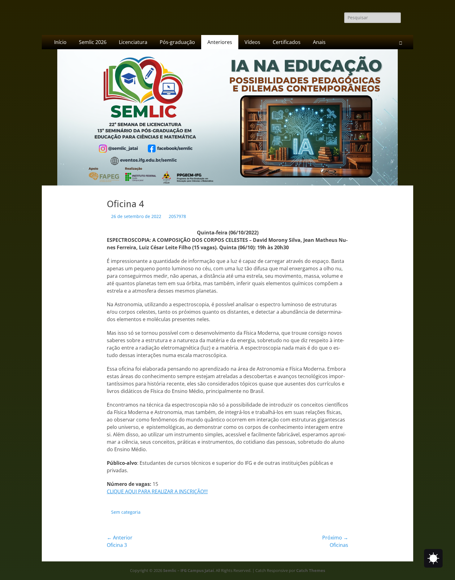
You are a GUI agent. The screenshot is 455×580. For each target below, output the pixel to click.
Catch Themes (310, 570)
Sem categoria (126, 512)
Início (60, 42)
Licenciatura (133, 42)
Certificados (287, 42)
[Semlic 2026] (227, 183)
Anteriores (219, 42)
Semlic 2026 (92, 42)
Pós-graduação (177, 42)
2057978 (177, 216)
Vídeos (252, 42)
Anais (319, 42)
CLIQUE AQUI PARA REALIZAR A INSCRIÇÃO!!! (157, 491)
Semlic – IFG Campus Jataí (188, 570)
